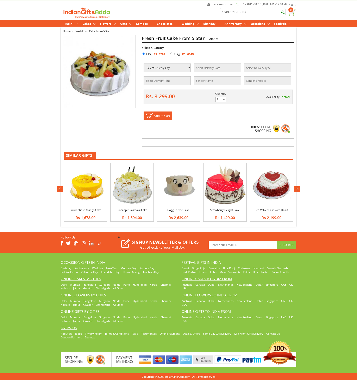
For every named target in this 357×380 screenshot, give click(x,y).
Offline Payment (170, 334)
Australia (187, 284)
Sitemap (90, 337)
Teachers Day (151, 272)
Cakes (86, 24)
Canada (200, 284)
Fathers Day (147, 268)
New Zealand (244, 284)
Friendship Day (110, 272)
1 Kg (148, 54)
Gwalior (88, 288)
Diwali (185, 268)
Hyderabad (140, 284)
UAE (283, 284)
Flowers (105, 24)
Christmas (244, 268)
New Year (112, 268)
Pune (126, 284)
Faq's (135, 334)
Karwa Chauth (280, 272)
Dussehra (214, 268)
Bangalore (89, 284)
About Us (66, 334)
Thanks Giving (131, 272)
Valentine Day (89, 272)
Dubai (211, 284)
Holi (255, 272)
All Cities (118, 288)
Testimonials (149, 334)
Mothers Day (129, 268)
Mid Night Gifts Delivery (248, 334)
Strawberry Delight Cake (225, 210)
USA (184, 288)
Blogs (78, 334)
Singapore (272, 284)
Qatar (259, 284)
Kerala (153, 284)
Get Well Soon (69, 272)
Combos (142, 24)
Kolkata (65, 288)
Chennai (166, 284)
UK (291, 284)
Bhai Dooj (229, 268)
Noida (116, 284)
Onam (203, 272)
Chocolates (165, 24)
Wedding (188, 24)
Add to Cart (162, 116)
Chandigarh (103, 288)
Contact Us (273, 334)
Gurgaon (104, 284)
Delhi (64, 284)
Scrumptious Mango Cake (85, 210)
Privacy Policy (93, 334)
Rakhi (69, 24)
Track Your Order (222, 4)
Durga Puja (198, 268)
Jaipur (76, 288)
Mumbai (75, 284)
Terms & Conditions (117, 334)
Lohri (213, 272)
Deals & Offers (191, 334)
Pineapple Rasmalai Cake (132, 210)
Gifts (123, 24)
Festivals (280, 24)
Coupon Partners (71, 337)
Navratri (258, 268)
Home (66, 31)
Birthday (209, 24)
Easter (265, 272)
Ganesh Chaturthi (277, 268)
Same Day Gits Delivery (217, 334)
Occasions (258, 24)
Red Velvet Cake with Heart (271, 210)
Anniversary (233, 24)
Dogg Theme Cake (178, 210)
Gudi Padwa (189, 272)
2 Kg (176, 54)
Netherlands (225, 284)
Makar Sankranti (230, 272)
